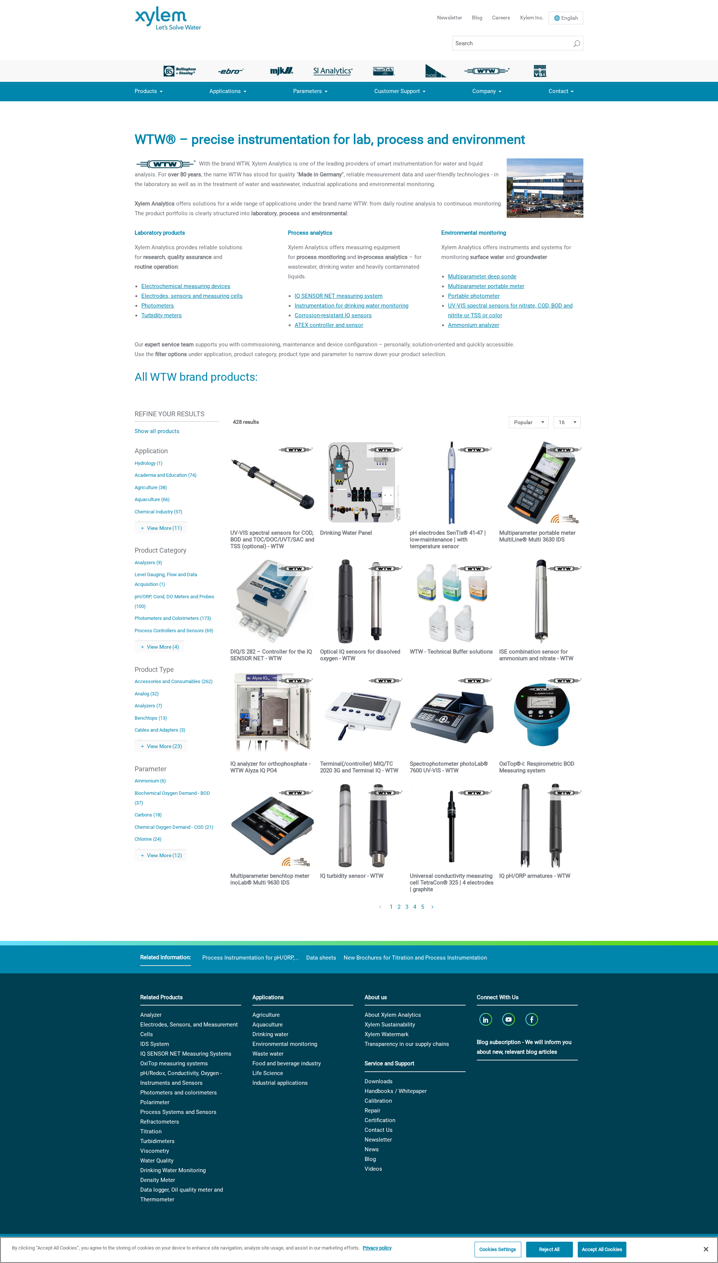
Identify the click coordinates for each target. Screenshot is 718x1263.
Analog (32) (147, 694)
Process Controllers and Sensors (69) (174, 630)
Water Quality (157, 1160)
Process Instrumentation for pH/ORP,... (250, 957)
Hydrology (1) (149, 463)
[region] (359, 1250)
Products (146, 91)
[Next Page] (433, 907)
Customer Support (397, 91)
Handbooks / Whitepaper (396, 1091)
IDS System (154, 1044)
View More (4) (163, 647)
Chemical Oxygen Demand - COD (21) (174, 827)
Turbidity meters (161, 315)
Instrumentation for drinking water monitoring (351, 305)
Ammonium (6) (150, 781)
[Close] (706, 1249)
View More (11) (164, 528)
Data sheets (321, 957)
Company (484, 91)
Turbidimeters (157, 1141)
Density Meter (157, 1180)
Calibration (378, 1100)
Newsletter (449, 18)
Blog (477, 18)
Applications (225, 91)
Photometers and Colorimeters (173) (173, 618)
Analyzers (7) (148, 705)
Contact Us (379, 1130)
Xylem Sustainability (390, 1024)
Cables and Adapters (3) (160, 730)
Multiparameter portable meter (486, 286)
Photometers (157, 305)
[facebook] (532, 1019)
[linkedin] (486, 1019)
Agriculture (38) (151, 487)
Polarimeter (154, 1102)
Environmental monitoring (284, 1044)
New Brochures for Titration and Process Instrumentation (415, 957)
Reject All (549, 1249)
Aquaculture (267, 1024)
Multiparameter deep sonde (482, 276)
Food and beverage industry (286, 1063)
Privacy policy (377, 1248)
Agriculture (266, 1015)
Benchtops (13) (151, 718)
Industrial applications (280, 1083)
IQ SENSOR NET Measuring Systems (185, 1053)
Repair (372, 1110)
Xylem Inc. (532, 18)
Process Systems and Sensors (178, 1112)
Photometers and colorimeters (178, 1092)
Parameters (307, 91)
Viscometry (154, 1151)
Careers (501, 18)
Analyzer (151, 1015)
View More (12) (164, 855)
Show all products (157, 431)
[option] (179, 71)
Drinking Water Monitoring (173, 1170)
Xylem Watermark (387, 1034)
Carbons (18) (148, 815)
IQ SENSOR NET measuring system (339, 296)
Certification (380, 1120)
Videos (373, 1168)
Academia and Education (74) (166, 475)
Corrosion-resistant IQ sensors (333, 315)
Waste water (267, 1053)
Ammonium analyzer (473, 325)
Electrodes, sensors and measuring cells (192, 296)
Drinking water (270, 1034)
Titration (151, 1131)
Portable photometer (474, 296)
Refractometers (159, 1121)
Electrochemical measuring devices (185, 286)
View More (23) (164, 746)
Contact (558, 91)
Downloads (379, 1081)
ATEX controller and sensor (329, 325)
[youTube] (509, 1019)
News (372, 1149)
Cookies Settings (497, 1249)
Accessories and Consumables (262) (174, 681)
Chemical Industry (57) (158, 512)
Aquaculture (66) (152, 499)
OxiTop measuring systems (174, 1063)
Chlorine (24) (148, 839)
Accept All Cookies (602, 1249)
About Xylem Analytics (393, 1015)
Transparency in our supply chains (407, 1044)
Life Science (267, 1073)
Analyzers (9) (148, 562)
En (569, 18)
